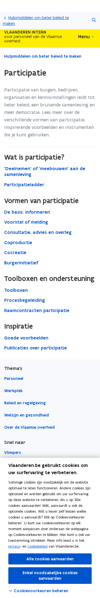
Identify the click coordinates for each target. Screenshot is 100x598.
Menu (84, 37)
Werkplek (13, 390)
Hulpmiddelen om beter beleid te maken (36, 20)
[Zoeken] (94, 20)
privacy (14, 546)
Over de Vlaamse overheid (29, 427)
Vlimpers (12, 452)
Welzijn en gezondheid (26, 415)
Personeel (13, 378)
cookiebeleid (38, 546)
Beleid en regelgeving (25, 403)
